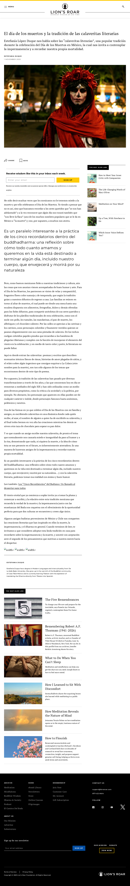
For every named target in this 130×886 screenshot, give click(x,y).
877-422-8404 (98, 793)
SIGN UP (68, 180)
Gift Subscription (61, 800)
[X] (123, 807)
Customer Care (60, 791)
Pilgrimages (34, 804)
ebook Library (34, 787)
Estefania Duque (13, 56)
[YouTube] (114, 807)
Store (31, 795)
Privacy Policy (28, 872)
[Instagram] (105, 807)
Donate (113, 845)
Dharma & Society (12, 800)
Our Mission (10, 820)
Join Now (57, 787)
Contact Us (98, 783)
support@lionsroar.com (102, 789)
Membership (59, 783)
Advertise (8, 824)
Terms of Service (10, 872)
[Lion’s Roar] (112, 875)
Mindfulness (10, 791)
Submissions (10, 829)
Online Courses (35, 800)
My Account (58, 795)
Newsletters (34, 791)
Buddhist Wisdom (12, 795)
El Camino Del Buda (13, 808)
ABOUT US (9, 816)
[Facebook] (95, 807)
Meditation (9, 787)
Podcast (7, 804)
